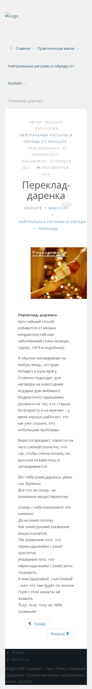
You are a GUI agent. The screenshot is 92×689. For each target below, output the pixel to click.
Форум (18, 652)
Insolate (33, 208)
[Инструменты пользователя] (66, 202)
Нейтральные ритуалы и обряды (52, 222)
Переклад (47, 229)
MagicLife (58, 208)
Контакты (20, 659)
